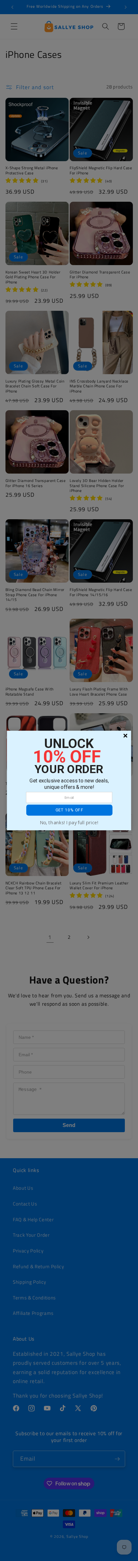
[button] (69, 810)
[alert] (69, 780)
